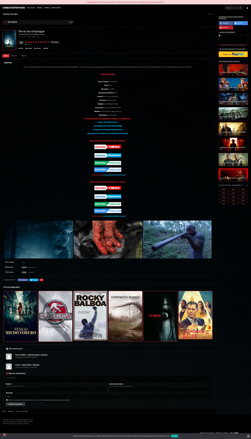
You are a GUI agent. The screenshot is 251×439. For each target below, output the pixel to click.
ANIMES (47, 8)
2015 (233, 200)
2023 (243, 189)
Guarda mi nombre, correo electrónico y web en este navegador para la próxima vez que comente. (39, 400)
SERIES (39, 8)
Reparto (14, 56)
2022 (223, 193)
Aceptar (174, 436)
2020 (243, 193)
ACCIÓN (20, 48)
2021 (233, 193)
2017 (243, 196)
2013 (223, 204)
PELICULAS (31, 8)
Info (5, 56)
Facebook (225, 23)
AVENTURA (28, 48)
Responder (44, 355)
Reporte (24, 56)
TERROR (45, 48)
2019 (223, 196)
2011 (243, 204)
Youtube (225, 27)
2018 (233, 196)
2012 (233, 204)
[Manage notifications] (4, 434)
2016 (223, 200)
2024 (233, 189)
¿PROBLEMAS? (56, 8)
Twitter (239, 23)
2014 (243, 200)
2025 (223, 189)
